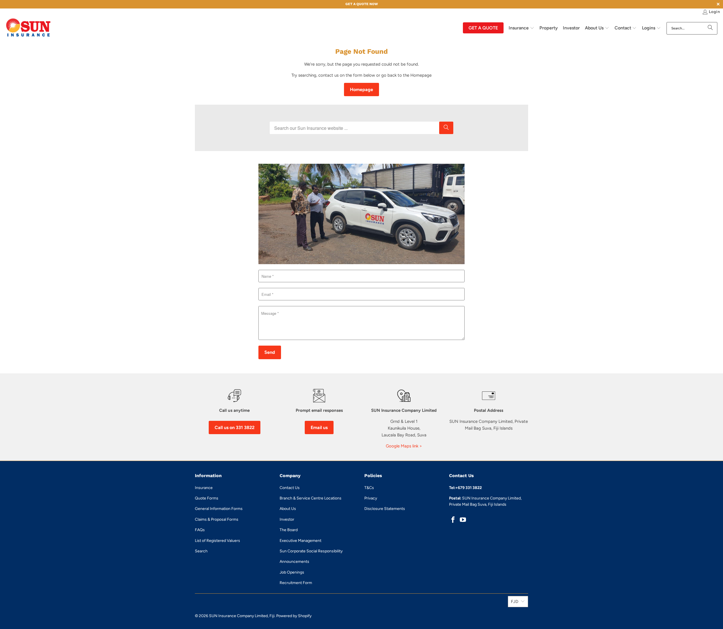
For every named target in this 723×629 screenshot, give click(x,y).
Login (714, 11)
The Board (289, 529)
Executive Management (300, 540)
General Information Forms (219, 508)
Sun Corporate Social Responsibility (311, 551)
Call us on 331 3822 (234, 427)
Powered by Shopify (294, 615)
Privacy (370, 498)
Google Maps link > (404, 446)
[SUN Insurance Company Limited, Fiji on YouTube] (463, 520)
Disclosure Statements (384, 508)
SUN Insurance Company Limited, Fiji (242, 615)
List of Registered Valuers (217, 540)
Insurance (204, 487)
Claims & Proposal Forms (216, 519)
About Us (288, 508)
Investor (287, 519)
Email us (319, 427)
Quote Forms (206, 498)
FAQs (200, 529)
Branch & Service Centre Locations (310, 498)
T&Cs (369, 487)
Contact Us (290, 487)
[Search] (710, 28)
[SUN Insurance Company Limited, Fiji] (28, 28)
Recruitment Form (296, 582)
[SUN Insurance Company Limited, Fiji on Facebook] (453, 520)
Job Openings (292, 572)
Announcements (294, 561)
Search (201, 551)
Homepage (361, 89)
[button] (521, 28)
